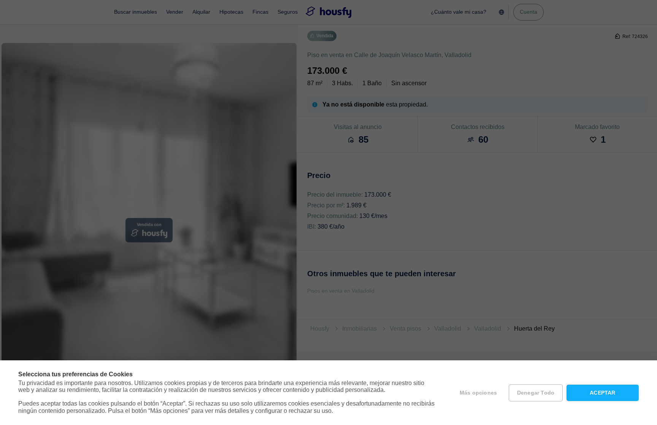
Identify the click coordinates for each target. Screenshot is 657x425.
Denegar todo (535, 393)
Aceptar (602, 393)
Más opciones (478, 393)
